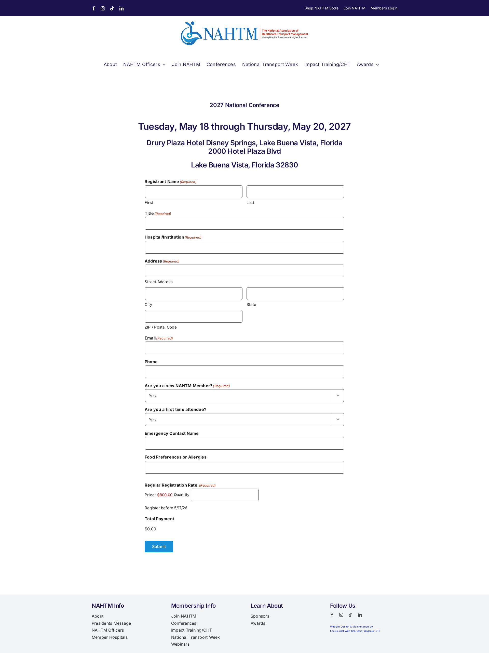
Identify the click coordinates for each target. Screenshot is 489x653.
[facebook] (94, 8)
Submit (159, 546)
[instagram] (103, 8)
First (149, 202)
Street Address (159, 281)
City (148, 304)
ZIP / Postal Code (161, 327)
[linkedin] (121, 8)
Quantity (181, 494)
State (251, 304)
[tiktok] (112, 8)
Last (250, 202)
